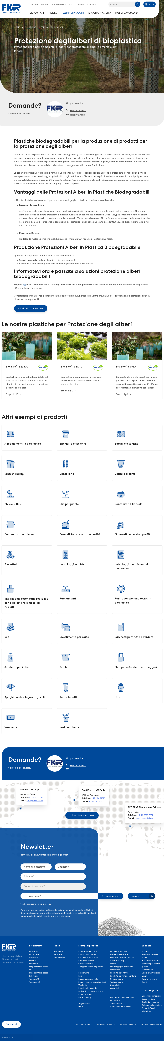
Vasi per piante (116, 982)
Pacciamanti (83, 973)
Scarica (72, 4)
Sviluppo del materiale (152, 1005)
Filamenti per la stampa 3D (122, 957)
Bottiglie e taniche (86, 960)
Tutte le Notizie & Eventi (149, 980)
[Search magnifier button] (137, 4)
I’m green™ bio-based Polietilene (38, 974)
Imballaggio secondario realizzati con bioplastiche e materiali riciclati (90, 991)
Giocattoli (114, 988)
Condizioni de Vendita (105, 1024)
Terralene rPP (59, 957)
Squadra (145, 951)
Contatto (34, 4)
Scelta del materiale (150, 1002)
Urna (80, 1006)
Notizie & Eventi (59, 4)
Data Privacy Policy (83, 1024)
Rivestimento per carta (88, 979)
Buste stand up (84, 997)
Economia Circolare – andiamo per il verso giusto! (151, 963)
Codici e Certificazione (151, 973)
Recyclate (58, 954)
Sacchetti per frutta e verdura (123, 976)
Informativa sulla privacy (51, 913)
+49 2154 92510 (98, 798)
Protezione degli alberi (88, 951)
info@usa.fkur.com (35, 800)
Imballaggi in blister (87, 954)
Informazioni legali (128, 1024)
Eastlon (32, 960)
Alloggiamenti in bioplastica (90, 966)
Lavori (81, 4)
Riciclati (53, 12)
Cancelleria (115, 985)
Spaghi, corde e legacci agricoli (92, 982)
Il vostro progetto (99, 12)
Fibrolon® (33, 963)
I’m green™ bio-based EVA (38, 968)
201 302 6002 (38, 797)
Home (17, 27)
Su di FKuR (91, 4)
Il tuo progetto (150, 990)
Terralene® (34, 979)
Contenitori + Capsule (88, 957)
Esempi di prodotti (73, 12)
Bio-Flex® (33, 951)
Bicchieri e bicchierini (119, 951)
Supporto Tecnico (149, 1008)
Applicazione (29, 27)
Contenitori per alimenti (120, 1006)
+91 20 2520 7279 (145, 815)
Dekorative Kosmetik (119, 954)
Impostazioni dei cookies (151, 1024)
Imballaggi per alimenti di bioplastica (121, 968)
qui (24, 284)
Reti (80, 976)
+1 (30, 797)
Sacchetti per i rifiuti (119, 973)
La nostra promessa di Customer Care (151, 997)
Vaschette (82, 985)
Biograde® (34, 954)
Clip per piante (116, 979)
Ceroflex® (33, 957)
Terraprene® (34, 982)
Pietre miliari (147, 970)
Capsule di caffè (85, 963)
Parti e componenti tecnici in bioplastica (122, 999)
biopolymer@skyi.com (144, 818)
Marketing (146, 1011)
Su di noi (146, 945)
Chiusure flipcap (117, 960)
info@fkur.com (95, 801)
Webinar (44, 4)
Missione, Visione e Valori (150, 956)
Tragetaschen (84, 1003)
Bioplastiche (37, 12)
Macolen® (58, 951)
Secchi (113, 963)
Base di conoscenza (126, 12)
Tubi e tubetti (116, 1003)
